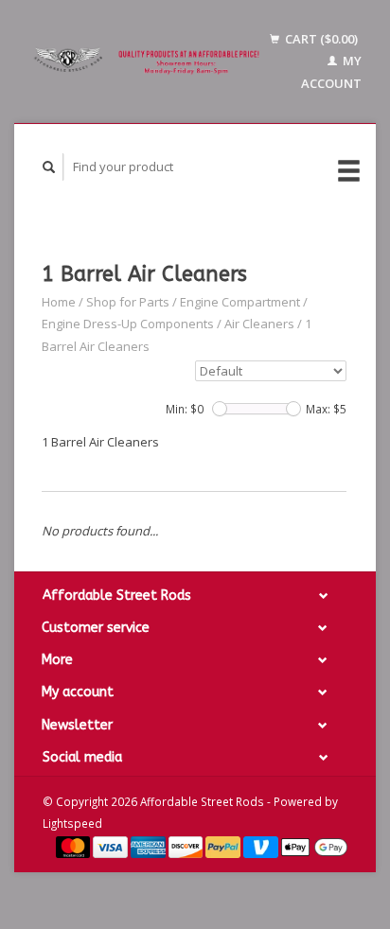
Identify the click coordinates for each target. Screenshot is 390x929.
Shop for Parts (127, 301)
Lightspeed (72, 823)
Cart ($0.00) (320, 38)
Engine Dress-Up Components (128, 323)
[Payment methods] (75, 845)
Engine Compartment (240, 301)
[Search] (49, 167)
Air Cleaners (259, 323)
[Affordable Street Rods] (149, 61)
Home (59, 301)
